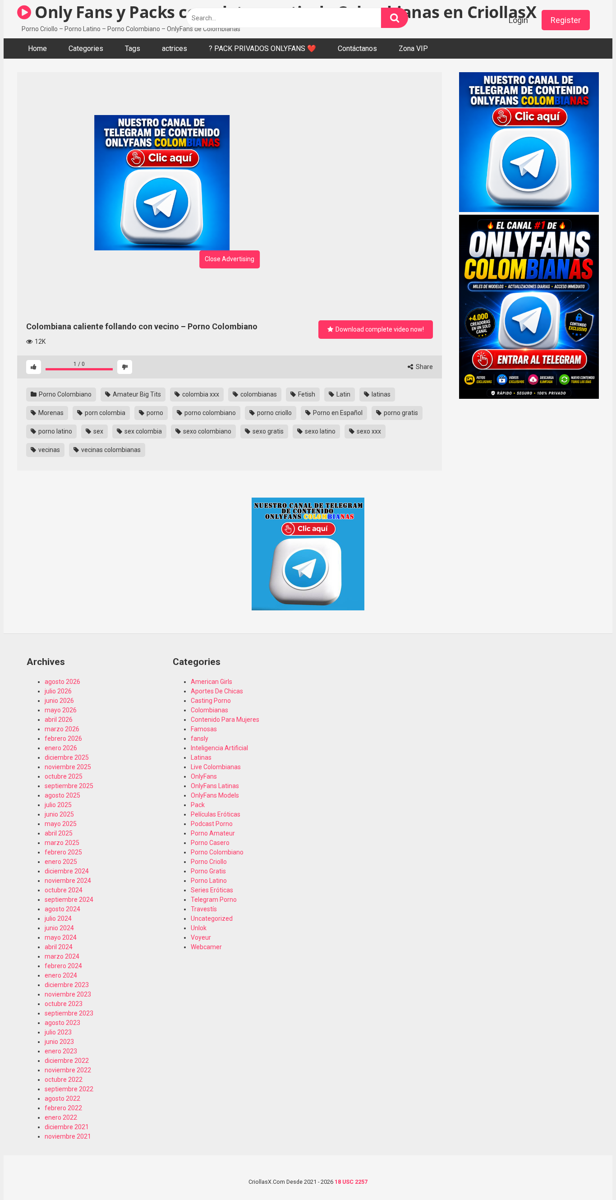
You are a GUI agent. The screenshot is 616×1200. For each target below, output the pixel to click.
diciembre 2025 (67, 757)
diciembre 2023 (67, 984)
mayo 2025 (61, 823)
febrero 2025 (63, 852)
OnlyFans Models (215, 795)
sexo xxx (368, 431)
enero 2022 (61, 1117)
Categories (86, 48)
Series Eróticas (212, 890)
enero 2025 (61, 861)
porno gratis (400, 412)
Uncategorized (212, 918)
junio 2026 (59, 700)
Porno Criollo (209, 861)
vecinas (48, 449)
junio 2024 (59, 928)
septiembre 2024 (69, 899)
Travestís (204, 909)
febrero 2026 (63, 738)
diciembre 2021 (67, 1127)
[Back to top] (586, 1172)
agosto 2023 (62, 1022)
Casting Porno (211, 700)
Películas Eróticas (215, 814)
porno (154, 412)
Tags (132, 48)
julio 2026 (58, 691)
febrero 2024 (63, 965)
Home (37, 48)
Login (518, 20)
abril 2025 (59, 833)
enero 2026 (61, 748)
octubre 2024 (64, 890)
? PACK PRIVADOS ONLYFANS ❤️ (262, 48)
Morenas (50, 412)
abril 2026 (59, 719)
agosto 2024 (62, 909)
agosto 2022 (62, 1098)
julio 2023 (58, 1032)
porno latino (54, 431)
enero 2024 (61, 975)
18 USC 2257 (351, 1181)
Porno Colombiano (64, 394)
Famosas (204, 729)
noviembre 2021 (68, 1136)
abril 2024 (59, 947)
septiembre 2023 (69, 1013)
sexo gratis (267, 431)
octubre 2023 (64, 1003)
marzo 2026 (62, 729)
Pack (198, 804)
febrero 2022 (63, 1108)
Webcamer (206, 947)
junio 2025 (59, 814)
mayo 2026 (61, 710)
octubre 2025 (64, 776)
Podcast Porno (212, 823)
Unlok (199, 928)
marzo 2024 (62, 956)
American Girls (211, 681)
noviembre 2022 (68, 1070)
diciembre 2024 (67, 871)
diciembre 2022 (67, 1060)
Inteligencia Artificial (219, 748)
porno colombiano (209, 412)
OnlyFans (204, 776)
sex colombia (142, 431)
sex (97, 431)
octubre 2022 (64, 1079)
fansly (199, 738)
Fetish (306, 394)
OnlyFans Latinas (215, 785)
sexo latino (319, 431)
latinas (380, 394)
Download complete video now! (379, 329)
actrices (174, 48)
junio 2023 (59, 1041)
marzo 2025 (62, 842)
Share (423, 366)
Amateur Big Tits (136, 394)
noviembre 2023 (68, 994)
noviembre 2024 (68, 880)
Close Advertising (229, 259)
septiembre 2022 (69, 1089)
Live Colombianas (216, 767)
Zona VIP (413, 48)
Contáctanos (357, 48)
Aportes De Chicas (217, 691)
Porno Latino (209, 880)
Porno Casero (210, 842)
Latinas (201, 757)
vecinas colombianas (110, 449)
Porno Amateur (213, 833)
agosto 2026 (62, 681)
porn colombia (104, 412)
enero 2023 (61, 1051)
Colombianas (209, 710)
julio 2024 (58, 918)
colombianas (258, 394)
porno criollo (274, 412)
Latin (342, 394)
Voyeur (201, 937)
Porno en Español (337, 412)
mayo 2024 (61, 937)
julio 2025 (58, 804)
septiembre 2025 (69, 785)
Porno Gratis (208, 871)
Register (566, 20)
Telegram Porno (214, 899)
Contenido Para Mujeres (225, 719)
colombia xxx (200, 394)
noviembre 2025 (68, 767)
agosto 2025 (62, 795)
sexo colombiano (206, 431)
